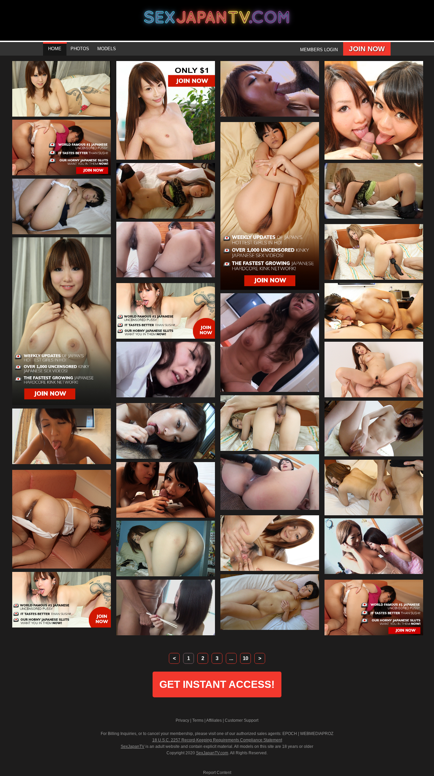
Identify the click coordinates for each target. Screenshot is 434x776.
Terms (197, 720)
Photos (80, 48)
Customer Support (241, 720)
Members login (319, 49)
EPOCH (289, 733)
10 (245, 658)
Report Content (217, 772)
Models (106, 48)
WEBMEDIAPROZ (316, 733)
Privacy (182, 720)
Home (54, 48)
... (231, 658)
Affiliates (214, 720)
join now (367, 49)
